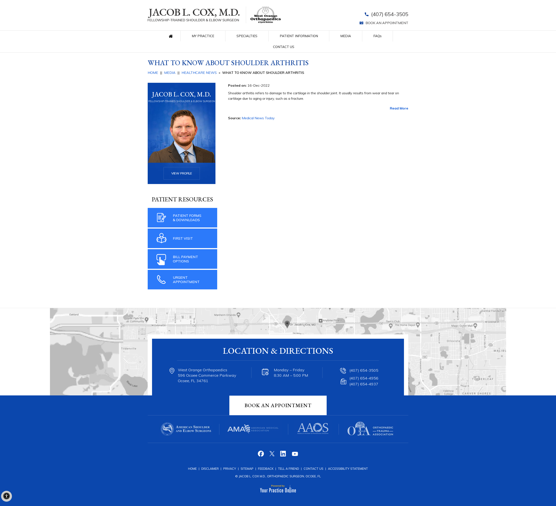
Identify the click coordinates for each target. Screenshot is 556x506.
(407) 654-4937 (363, 384)
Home (171, 36)
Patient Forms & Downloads (187, 217)
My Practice (203, 36)
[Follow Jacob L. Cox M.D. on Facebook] (261, 455)
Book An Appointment (278, 405)
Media (345, 36)
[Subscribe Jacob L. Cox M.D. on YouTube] (294, 455)
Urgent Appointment (186, 279)
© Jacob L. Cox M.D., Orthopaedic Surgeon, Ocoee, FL (278, 476)
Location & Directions (278, 350)
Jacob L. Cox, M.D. (181, 94)
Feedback (265, 469)
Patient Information (299, 36)
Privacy (230, 469)
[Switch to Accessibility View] (6, 496)
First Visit (183, 238)
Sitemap (247, 469)
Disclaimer (210, 469)
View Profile (181, 173)
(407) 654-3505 (389, 14)
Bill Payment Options (185, 259)
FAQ (377, 36)
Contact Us (283, 47)
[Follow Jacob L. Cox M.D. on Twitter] (272, 455)
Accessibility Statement (348, 469)
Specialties (247, 36)
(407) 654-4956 (363, 378)
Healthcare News (199, 72)
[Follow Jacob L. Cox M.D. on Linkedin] (283, 455)
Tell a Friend (288, 469)
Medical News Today (258, 118)
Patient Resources (182, 199)
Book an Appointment (387, 23)
